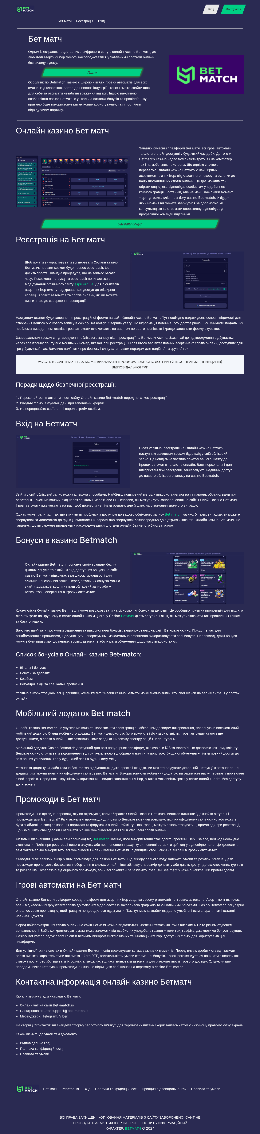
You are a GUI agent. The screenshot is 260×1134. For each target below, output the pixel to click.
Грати (92, 72)
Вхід (211, 9)
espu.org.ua (83, 284)
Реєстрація (233, 9)
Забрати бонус (130, 224)
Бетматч (127, 616)
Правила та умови (205, 1089)
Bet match (173, 514)
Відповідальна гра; (35, 1043)
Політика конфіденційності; (41, 1048)
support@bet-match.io (70, 1011)
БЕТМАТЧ (133, 1128)
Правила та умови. (35, 1054)
